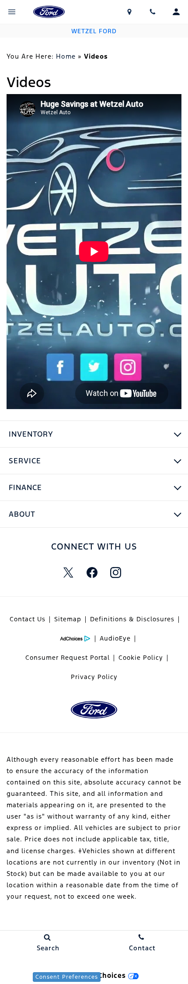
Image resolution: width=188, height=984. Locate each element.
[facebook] (91, 572)
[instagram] (115, 572)
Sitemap (67, 619)
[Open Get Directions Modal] (129, 12)
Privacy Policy (94, 677)
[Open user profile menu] (176, 12)
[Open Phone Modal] (153, 12)
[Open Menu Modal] (12, 12)
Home (66, 56)
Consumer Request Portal (67, 658)
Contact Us (27, 619)
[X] (68, 572)
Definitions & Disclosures (132, 619)
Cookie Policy (140, 658)
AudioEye (115, 638)
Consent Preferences (66, 976)
